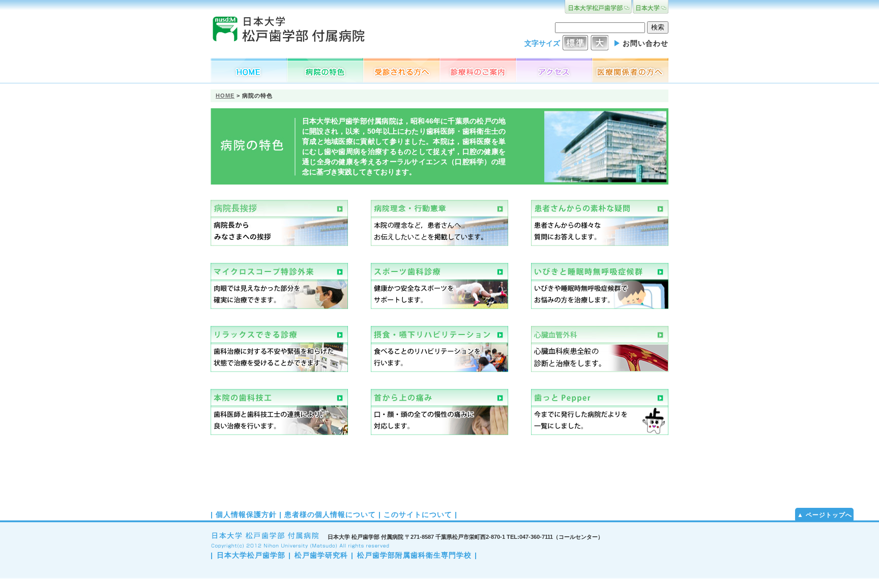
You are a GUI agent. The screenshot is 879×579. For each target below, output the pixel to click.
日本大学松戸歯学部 (251, 555)
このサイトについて (418, 514)
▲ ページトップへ (824, 515)
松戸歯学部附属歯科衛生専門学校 (414, 555)
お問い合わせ (645, 43)
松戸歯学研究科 (321, 555)
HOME (225, 96)
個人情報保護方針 (246, 514)
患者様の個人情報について (330, 514)
